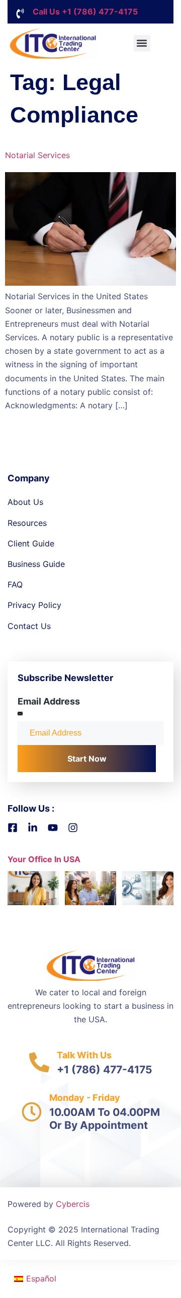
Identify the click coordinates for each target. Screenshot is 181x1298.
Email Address (49, 701)
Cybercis (72, 1204)
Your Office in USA (44, 859)
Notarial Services (37, 155)
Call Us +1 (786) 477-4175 (85, 12)
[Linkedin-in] (33, 828)
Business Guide (36, 564)
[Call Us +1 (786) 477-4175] (20, 14)
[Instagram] (73, 828)
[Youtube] (53, 828)
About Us (25, 502)
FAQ (15, 584)
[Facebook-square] (13, 828)
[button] (142, 43)
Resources (27, 523)
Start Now (87, 759)
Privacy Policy (34, 605)
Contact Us (29, 626)
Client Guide (31, 543)
